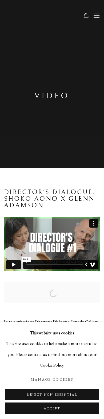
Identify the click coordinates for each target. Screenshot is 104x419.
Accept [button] (52, 408)
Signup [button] (25, 131)
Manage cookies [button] (52, 379)
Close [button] (92, 37)
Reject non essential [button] (52, 394)
